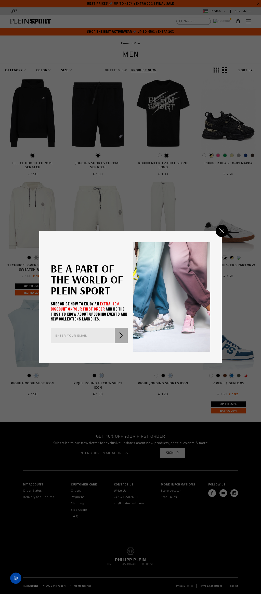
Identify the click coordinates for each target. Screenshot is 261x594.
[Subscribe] (121, 335)
